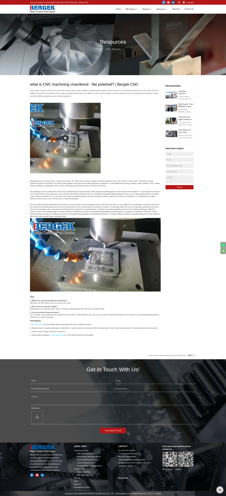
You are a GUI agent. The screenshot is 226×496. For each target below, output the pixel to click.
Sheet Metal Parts (57, 335)
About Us (176, 9)
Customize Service (81, 450)
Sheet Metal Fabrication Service (89, 457)
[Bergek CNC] (223, 245)
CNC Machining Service (86, 453)
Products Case (79, 469)
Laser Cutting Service (86, 463)
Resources (161, 9)
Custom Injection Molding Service (89, 466)
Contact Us (189, 9)
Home (118, 9)
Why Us (77, 478)
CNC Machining (37, 324)
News (76, 481)
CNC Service (130, 9)
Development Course (82, 487)
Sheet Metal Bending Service (88, 460)
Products (146, 9)
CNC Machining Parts (85, 475)
